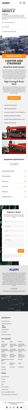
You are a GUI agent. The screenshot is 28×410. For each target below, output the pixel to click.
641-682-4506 (14, 288)
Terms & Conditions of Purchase (9, 394)
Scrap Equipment (5, 321)
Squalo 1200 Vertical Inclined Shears (14, 345)
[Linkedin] (17, 407)
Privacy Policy (4, 389)
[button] (3, 52)
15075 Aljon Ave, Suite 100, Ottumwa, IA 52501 (14, 291)
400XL (11, 341)
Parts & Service (5, 376)
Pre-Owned (4, 332)
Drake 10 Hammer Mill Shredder (4, 355)
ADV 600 (3, 363)
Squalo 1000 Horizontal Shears (4, 345)
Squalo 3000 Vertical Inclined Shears (14, 350)
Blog (2, 384)
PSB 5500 (3, 369)
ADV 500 (12, 359)
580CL (2, 341)
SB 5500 (3, 367)
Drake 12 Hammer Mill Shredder (13, 355)
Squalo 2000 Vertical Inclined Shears (5, 350)
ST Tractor (12, 367)
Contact (3, 379)
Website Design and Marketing (15, 402)
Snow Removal (5, 329)
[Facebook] (6, 407)
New (3, 325)
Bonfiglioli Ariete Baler (5, 360)
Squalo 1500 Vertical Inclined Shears (22, 345)
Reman (4, 327)
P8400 (19, 363)
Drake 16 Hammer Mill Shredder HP (21, 355)
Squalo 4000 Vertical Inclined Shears (22, 350)
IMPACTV (20, 341)
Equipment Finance (6, 334)
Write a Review (5, 387)
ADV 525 (20, 359)
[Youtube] (21, 407)
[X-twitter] (14, 407)
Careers (3, 381)
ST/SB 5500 (21, 367)
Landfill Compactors (6, 323)
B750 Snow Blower (12, 363)
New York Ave (14, 404)
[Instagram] (10, 407)
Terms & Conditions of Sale (8, 392)
